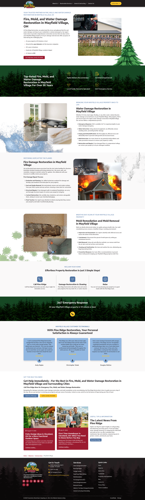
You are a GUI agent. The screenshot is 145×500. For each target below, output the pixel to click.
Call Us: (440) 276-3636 (48, 396)
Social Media (113, 498)
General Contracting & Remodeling (81, 491)
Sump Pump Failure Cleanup (79, 474)
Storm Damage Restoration (79, 482)
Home (25, 455)
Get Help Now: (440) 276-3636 (34, 57)
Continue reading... (30, 447)
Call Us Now (115, 3)
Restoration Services (66, 3)
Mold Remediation (77, 477)
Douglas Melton (105, 365)
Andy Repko (39, 365)
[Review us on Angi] (27, 484)
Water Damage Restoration (79, 465)
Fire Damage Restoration (79, 479)
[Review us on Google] (42, 481)
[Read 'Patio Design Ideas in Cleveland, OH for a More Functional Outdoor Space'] (39, 417)
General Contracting (80, 3)
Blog (99, 479)
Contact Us (91, 3)
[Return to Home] (29, 3)
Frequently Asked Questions (105, 476)
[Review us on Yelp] (23, 484)
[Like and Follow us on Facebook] (23, 481)
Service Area (38, 455)
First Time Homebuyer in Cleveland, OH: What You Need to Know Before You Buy (72, 435)
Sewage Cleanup (77, 471)
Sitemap (119, 498)
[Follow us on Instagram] (27, 481)
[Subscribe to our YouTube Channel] (38, 481)
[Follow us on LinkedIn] (34, 481)
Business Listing (61, 498)
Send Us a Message (30, 396)
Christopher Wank (72, 365)
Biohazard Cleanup (77, 485)
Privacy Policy (101, 485)
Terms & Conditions (103, 487)
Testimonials (101, 473)
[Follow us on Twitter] (31, 481)
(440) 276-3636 (54, 469)
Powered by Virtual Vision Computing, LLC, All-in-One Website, (42, 498)
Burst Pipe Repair (77, 468)
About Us (55, 3)
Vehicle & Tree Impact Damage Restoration (83, 488)
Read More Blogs (96, 440)
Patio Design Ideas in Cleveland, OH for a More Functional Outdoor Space (39, 436)
